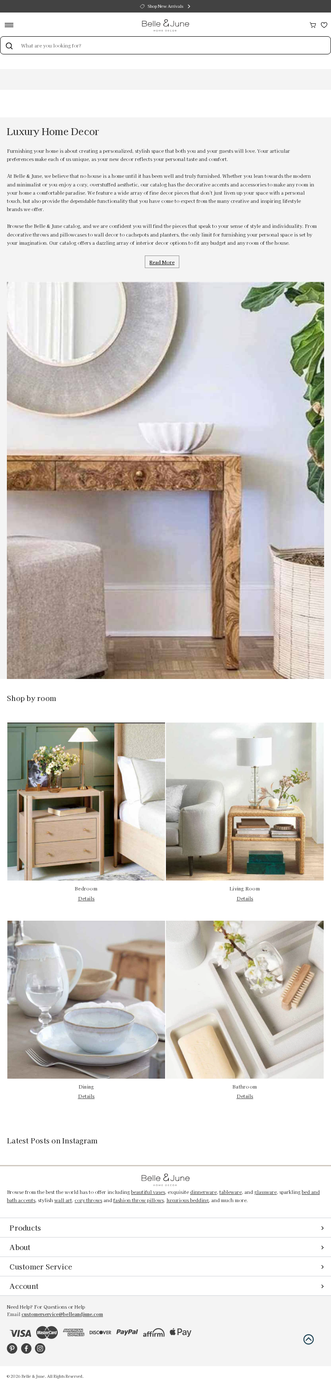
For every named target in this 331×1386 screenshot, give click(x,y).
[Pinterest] (12, 1348)
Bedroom (86, 888)
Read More (162, 262)
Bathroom (245, 1086)
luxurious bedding (187, 1200)
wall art (63, 1200)
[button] (308, 1339)
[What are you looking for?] (9, 45)
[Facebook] (26, 1348)
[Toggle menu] (12, 25)
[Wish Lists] (324, 24)
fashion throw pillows (138, 1200)
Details (86, 898)
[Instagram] (40, 1348)
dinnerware (203, 1192)
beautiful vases (148, 1192)
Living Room (245, 888)
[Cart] (312, 24)
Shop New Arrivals (165, 6)
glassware (265, 1192)
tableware (230, 1192)
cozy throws (88, 1200)
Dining (86, 1086)
